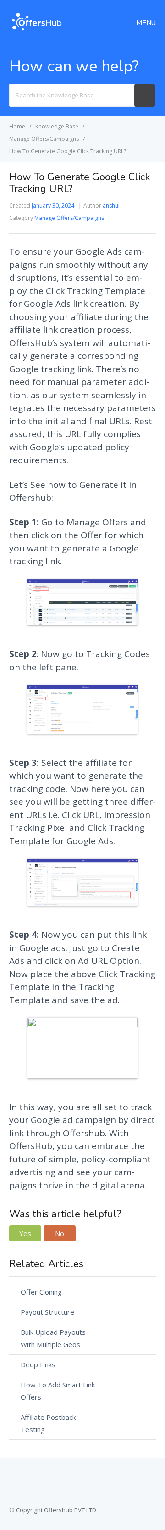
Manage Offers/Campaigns (69, 218)
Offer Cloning (41, 1291)
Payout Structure (47, 1311)
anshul (111, 205)
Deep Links (38, 1364)
